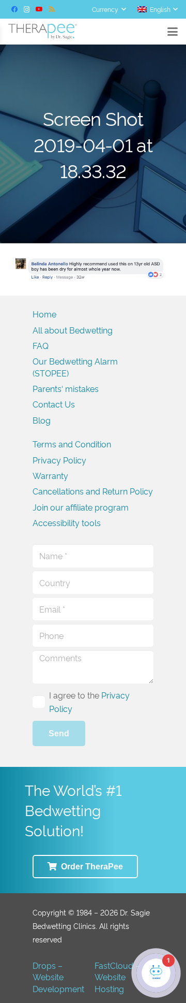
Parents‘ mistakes (66, 388)
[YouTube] (39, 9)
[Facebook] (14, 9)
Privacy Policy (59, 460)
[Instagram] (27, 9)
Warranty (50, 475)
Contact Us (54, 404)
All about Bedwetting (73, 330)
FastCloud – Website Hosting (117, 977)
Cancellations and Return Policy (93, 491)
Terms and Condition (72, 443)
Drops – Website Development (58, 977)
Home (44, 313)
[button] (109, 9)
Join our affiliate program (81, 507)
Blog (42, 420)
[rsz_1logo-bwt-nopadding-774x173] (42, 31)
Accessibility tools (67, 522)
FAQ (41, 345)
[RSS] (51, 9)
